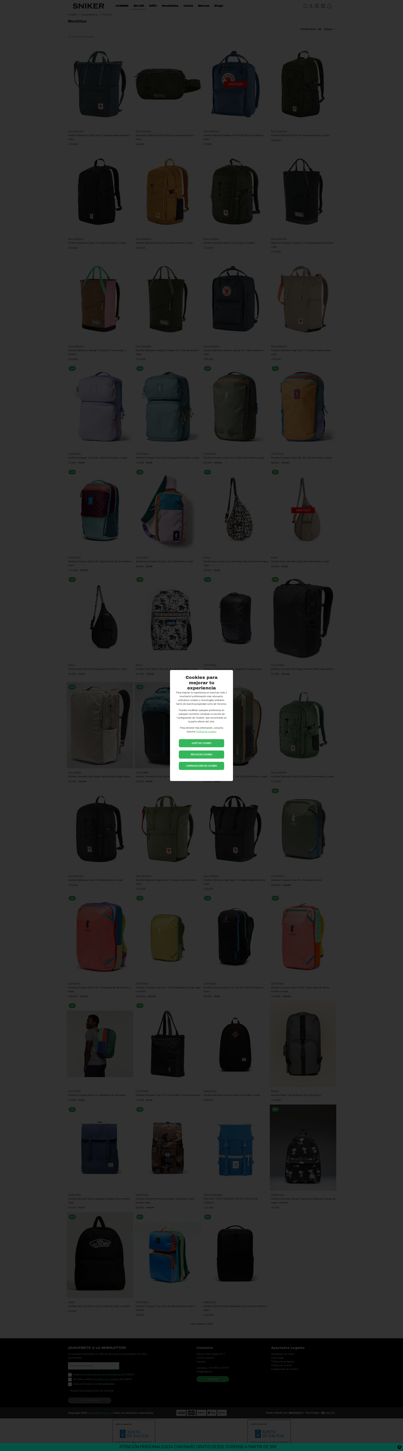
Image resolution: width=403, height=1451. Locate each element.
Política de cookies (206, 731)
